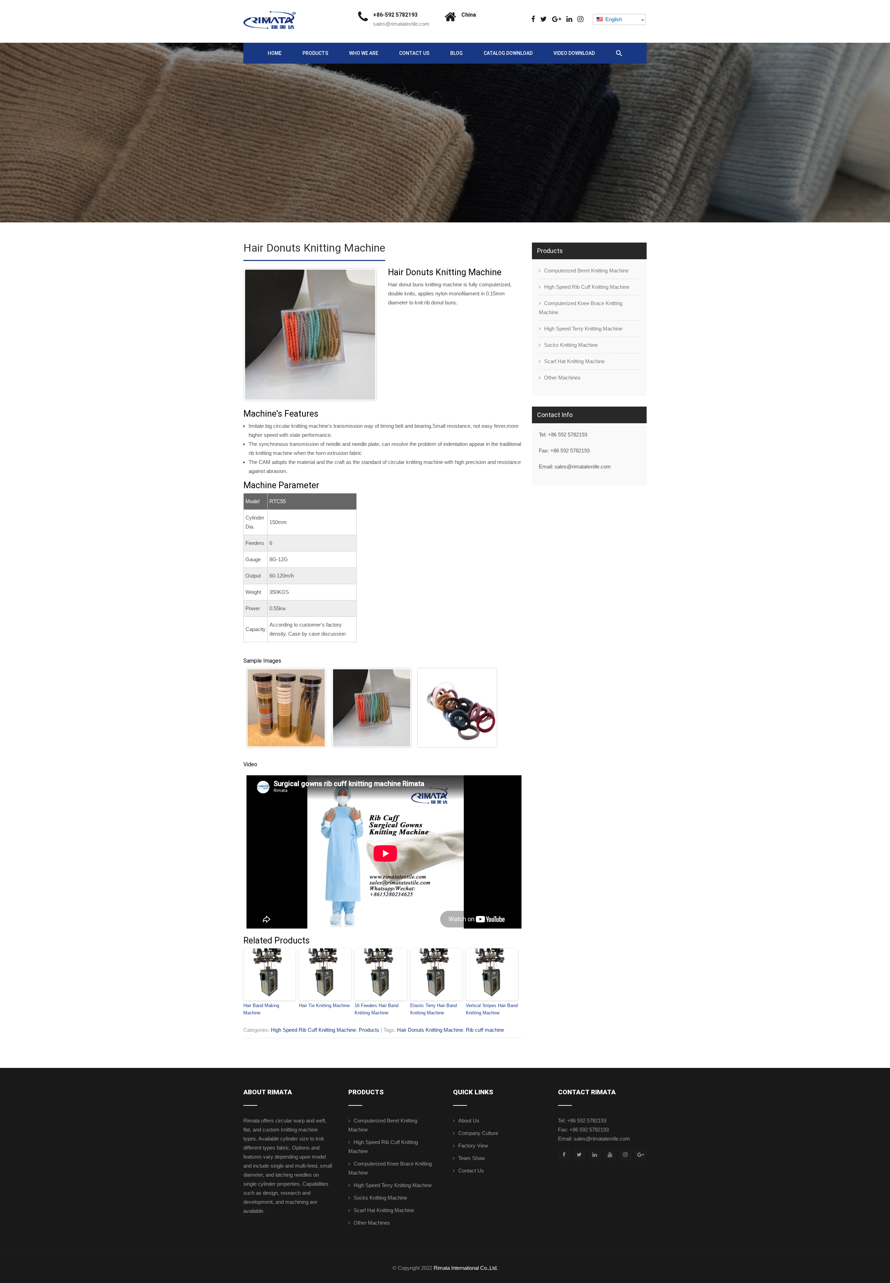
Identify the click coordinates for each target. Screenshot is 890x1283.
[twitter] (543, 19)
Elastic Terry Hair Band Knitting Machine (433, 1009)
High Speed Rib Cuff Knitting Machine (313, 1030)
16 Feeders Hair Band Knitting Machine (376, 1009)
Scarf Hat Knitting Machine (574, 361)
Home (275, 53)
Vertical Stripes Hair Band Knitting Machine (492, 1009)
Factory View (473, 1146)
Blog (456, 53)
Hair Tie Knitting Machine (324, 1005)
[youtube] (610, 1155)
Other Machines (562, 378)
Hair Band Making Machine (261, 1009)
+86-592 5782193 (395, 14)
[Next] (362, 334)
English (613, 19)
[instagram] (580, 19)
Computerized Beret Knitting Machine (586, 270)
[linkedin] (569, 19)
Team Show (471, 1158)
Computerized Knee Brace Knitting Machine (580, 307)
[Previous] (258, 334)
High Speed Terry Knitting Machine (583, 329)
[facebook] (533, 19)
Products (315, 53)
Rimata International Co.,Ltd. (466, 1268)
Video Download (574, 53)
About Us (468, 1120)
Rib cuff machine (485, 1030)
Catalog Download (508, 53)
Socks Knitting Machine (571, 345)
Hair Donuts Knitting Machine (430, 1030)
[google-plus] (556, 19)
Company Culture (478, 1133)
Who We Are (363, 53)
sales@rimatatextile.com (401, 24)
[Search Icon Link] (619, 53)
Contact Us (414, 53)
